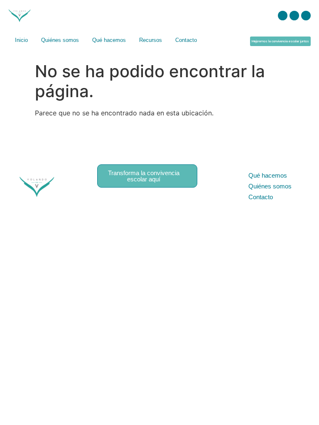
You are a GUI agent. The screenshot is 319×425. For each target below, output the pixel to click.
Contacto (186, 40)
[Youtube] (306, 15)
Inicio (21, 40)
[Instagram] (282, 15)
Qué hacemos (109, 40)
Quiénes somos (60, 40)
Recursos (150, 40)
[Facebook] (175, 202)
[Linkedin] (294, 15)
